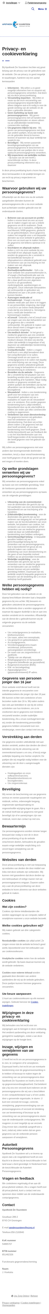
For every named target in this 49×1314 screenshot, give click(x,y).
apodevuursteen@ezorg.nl (22, 1227)
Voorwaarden (8, 1305)
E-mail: (5, 1227)
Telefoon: (6, 1232)
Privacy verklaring (10, 1303)
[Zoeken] (33, 9)
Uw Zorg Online (21, 1296)
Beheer (34, 1296)
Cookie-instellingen (30, 1303)
